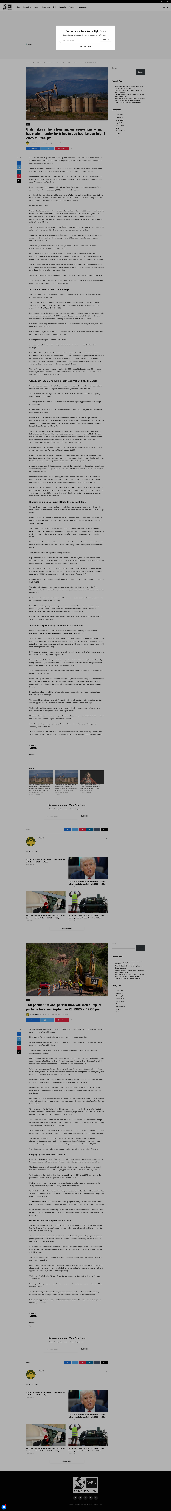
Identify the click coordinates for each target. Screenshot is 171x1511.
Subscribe (106, 39)
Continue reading (85, 46)
